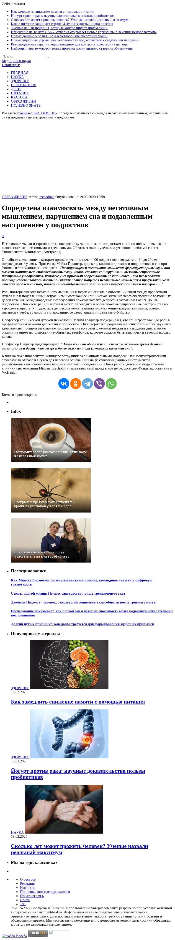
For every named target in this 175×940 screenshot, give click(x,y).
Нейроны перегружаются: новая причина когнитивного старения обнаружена (72, 48)
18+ (23, 904)
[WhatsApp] (111, 383)
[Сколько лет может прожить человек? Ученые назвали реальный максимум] (64, 832)
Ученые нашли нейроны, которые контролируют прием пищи (59, 28)
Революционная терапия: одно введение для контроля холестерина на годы (69, 44)
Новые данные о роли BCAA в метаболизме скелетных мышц (59, 36)
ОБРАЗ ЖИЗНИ (23, 101)
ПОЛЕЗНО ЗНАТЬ (26, 105)
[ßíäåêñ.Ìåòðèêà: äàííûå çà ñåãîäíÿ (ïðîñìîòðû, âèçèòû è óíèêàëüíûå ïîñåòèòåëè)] (14, 936)
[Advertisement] (87, 161)
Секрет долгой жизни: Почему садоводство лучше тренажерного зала (68, 593)
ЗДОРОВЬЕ (20, 81)
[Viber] (99, 383)
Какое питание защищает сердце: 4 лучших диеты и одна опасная (62, 24)
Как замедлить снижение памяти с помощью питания (52, 11)
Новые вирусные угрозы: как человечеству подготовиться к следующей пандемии (75, 40)
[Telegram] (87, 383)
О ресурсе (28, 879)
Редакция (27, 883)
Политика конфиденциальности (45, 892)
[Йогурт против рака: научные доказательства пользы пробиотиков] (69, 757)
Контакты (27, 888)
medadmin (46, 197)
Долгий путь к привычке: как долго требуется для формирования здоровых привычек (82, 624)
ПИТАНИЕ (20, 93)
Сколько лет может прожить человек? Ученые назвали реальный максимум (69, 20)
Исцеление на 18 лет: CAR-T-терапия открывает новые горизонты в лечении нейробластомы (84, 32)
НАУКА (17, 77)
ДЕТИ (16, 89)
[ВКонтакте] (63, 383)
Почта (25, 900)
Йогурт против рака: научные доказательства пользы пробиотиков (63, 16)
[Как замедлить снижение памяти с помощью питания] (69, 688)
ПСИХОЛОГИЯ (23, 85)
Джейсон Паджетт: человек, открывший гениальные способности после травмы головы (84, 602)
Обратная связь (32, 896)
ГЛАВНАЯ (19, 73)
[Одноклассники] (75, 383)
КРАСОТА (19, 97)
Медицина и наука (16, 61)
